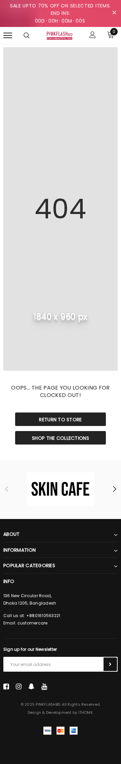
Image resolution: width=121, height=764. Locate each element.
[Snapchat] (31, 686)
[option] (60, 489)
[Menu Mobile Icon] (7, 35)
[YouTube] (44, 686)
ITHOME (85, 712)
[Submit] (110, 664)
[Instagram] (19, 686)
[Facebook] (6, 686)
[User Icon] (92, 35)
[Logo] (59, 35)
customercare (32, 623)
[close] (114, 13)
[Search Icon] (27, 35)
